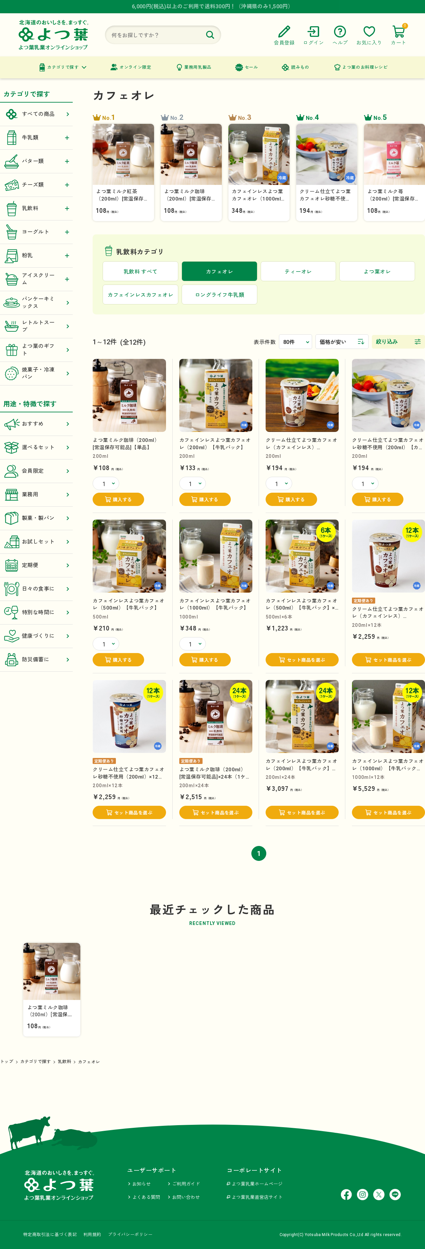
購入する (122, 499)
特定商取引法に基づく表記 (50, 1234)
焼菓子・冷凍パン (38, 373)
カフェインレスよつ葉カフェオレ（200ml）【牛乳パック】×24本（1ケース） (301, 768)
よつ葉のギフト (38, 350)
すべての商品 (38, 114)
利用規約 (92, 1234)
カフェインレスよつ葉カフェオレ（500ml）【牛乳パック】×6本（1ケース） (302, 608)
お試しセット (38, 542)
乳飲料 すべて (141, 272)
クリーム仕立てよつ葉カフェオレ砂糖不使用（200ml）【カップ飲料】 (388, 447)
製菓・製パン (38, 518)
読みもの (300, 67)
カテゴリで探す (63, 67)
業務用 (30, 494)
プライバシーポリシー (130, 1234)
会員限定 (33, 471)
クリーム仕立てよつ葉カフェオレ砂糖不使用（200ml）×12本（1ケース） (128, 777)
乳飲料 (64, 1061)
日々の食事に (38, 589)
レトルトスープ (38, 326)
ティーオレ (298, 272)
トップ (6, 1061)
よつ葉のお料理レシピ (364, 67)
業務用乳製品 (198, 67)
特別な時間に (38, 612)
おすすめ (33, 424)
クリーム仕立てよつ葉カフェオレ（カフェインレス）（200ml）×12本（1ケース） (388, 616)
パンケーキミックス (38, 302)
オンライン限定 (135, 67)
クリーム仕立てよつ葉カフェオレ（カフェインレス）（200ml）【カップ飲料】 (301, 447)
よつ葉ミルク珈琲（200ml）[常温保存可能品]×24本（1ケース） (215, 777)
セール (251, 67)
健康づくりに (38, 636)
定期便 (30, 565)
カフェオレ (89, 1061)
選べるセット (38, 447)
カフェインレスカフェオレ (140, 295)
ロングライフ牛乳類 (219, 295)
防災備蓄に (35, 659)
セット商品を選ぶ (306, 660)
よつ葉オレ (377, 272)
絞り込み (387, 341)
